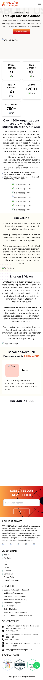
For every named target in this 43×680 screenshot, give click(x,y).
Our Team (7, 570)
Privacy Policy (9, 577)
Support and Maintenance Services (18, 615)
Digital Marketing (10, 609)
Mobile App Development (14, 593)
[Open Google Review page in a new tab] (7, 665)
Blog (5, 564)
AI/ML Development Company (15, 612)
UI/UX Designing (10, 606)
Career (6, 567)
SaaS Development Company (15, 599)
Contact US (8, 574)
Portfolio (7, 558)
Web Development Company (15, 596)
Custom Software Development (16, 590)
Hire (5, 561)
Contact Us (21, 31)
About (6, 555)
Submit (21, 511)
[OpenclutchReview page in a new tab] (20, 665)
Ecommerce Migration (12, 602)
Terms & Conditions (11, 580)
